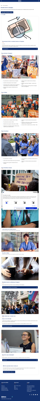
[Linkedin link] (33, 394)
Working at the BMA (4, 390)
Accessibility (29, 391)
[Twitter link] (29, 394)
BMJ (15, 386)
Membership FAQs (4, 389)
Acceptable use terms (30, 386)
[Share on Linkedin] (3, 14)
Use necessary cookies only (20, 208)
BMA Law (16, 388)
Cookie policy (29, 389)
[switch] (15, 203)
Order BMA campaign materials (7, 12)
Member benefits (4, 388)
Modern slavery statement (31, 390)
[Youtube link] (35, 394)
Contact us (3, 386)
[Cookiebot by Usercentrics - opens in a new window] (33, 192)
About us (3, 385)
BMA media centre (17, 385)
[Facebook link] (37, 394)
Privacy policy (29, 388)
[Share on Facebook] (2, 14)
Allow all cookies (31, 208)
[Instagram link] (31, 394)
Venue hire (16, 389)
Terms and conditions (30, 385)
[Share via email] (4, 14)
